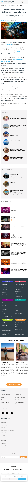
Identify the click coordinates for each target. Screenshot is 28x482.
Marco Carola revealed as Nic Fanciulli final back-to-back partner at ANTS (18, 253)
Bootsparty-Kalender (6, 287)
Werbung (3, 399)
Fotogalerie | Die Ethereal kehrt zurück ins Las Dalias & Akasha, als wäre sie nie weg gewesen (19, 270)
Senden (23, 457)
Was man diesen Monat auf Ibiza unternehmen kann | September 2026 (16, 134)
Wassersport (5, 325)
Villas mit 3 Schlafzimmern (5, 306)
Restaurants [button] (20, 299)
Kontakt (17, 399)
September (19, 5)
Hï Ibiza (13, 217)
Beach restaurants (19, 313)
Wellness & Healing (6, 330)
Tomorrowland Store (15, 174)
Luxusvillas (4, 313)
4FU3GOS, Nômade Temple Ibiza (16, 191)
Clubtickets (4, 289)
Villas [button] (7, 299)
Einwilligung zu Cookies (20, 397)
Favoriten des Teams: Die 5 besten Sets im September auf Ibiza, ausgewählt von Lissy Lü (18, 262)
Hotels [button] (20, 281)
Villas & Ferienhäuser (5, 425)
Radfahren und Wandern (5, 334)
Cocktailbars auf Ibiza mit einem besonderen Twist (16, 158)
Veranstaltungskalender (20, 332)
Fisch (16, 305)
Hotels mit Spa (18, 293)
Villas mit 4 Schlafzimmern (5, 310)
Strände (17, 326)
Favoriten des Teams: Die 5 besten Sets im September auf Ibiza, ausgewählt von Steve (18, 244)
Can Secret (12, 182)
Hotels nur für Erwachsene (18, 290)
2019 (14, 5)
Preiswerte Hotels (19, 296)
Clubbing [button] (7, 281)
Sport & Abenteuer (6, 327)
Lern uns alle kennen (14, 384)
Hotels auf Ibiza (4, 422)
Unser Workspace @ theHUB (19, 403)
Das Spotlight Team (5, 394)
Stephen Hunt (4, 20)
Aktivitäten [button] (7, 319)
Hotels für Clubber (19, 287)
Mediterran (17, 302)
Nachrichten (4, 443)
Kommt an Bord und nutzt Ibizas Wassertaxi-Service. (18, 126)
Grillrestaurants (18, 308)
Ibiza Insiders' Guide (6, 294)
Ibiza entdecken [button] (20, 319)
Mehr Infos (14, 220)
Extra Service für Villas (7, 316)
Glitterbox (13, 210)
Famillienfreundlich (6, 322)
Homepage (3, 5)
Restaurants (4, 438)
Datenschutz (18, 394)
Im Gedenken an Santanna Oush (18, 118)
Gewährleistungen (5, 402)
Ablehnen (14, 479)
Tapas (16, 310)
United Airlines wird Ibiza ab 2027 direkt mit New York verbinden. (17, 142)
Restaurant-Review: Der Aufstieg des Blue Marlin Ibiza (17, 150)
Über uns (3, 397)
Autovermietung (18, 329)
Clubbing (3, 435)
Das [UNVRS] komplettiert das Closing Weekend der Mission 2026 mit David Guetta (18, 236)
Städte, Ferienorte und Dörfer (20, 323)
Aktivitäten (3, 440)
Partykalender (5, 284)
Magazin (10, 5)
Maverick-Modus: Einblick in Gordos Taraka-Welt (18, 227)
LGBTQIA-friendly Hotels (20, 284)
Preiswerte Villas (5, 302)
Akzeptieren (22, 479)
